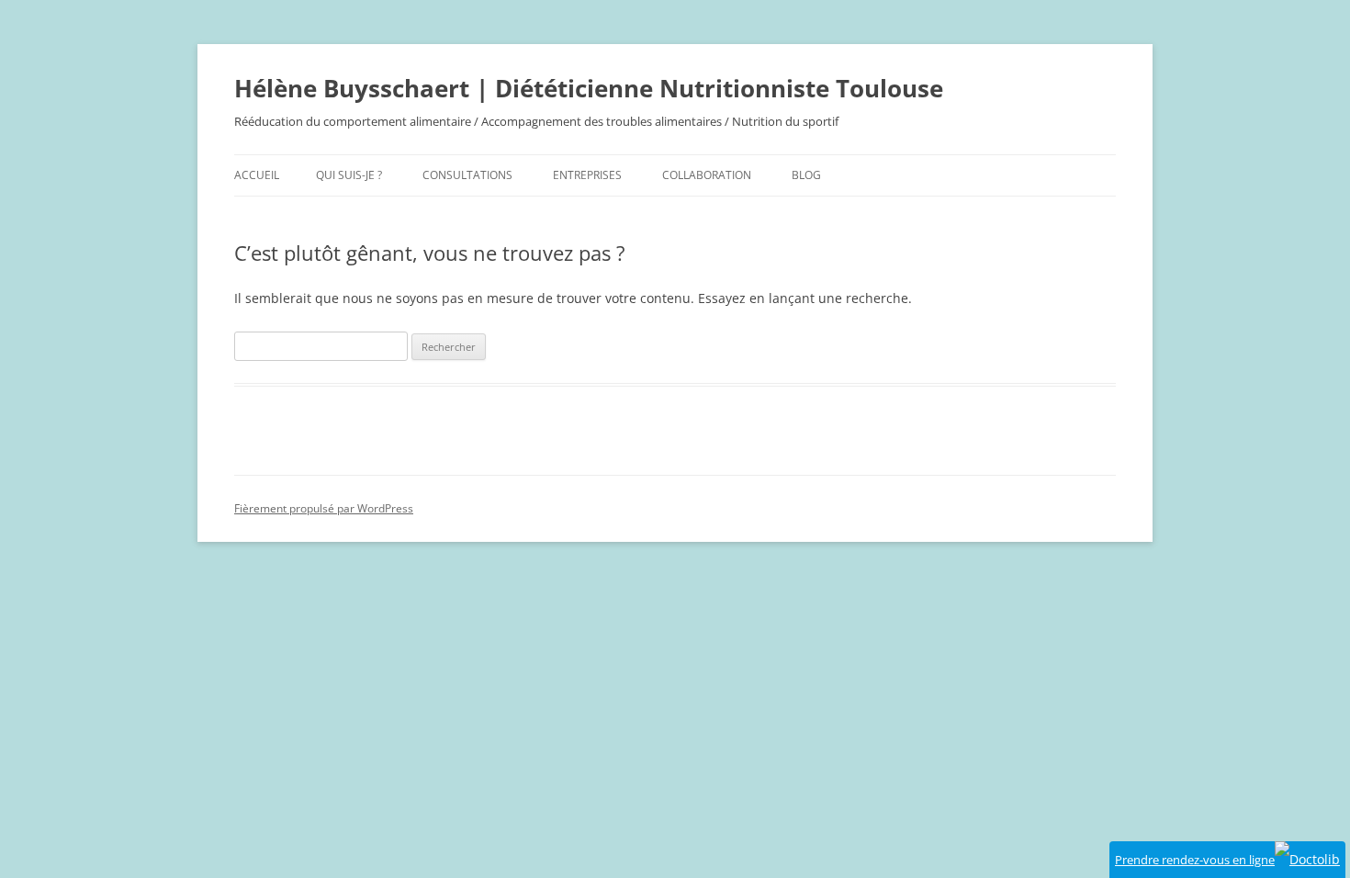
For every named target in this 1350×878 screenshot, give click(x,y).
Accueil (256, 175)
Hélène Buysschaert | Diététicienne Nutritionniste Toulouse (588, 88)
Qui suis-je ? (349, 175)
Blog (806, 175)
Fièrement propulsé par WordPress (323, 508)
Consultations (467, 175)
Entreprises (587, 175)
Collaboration (706, 175)
